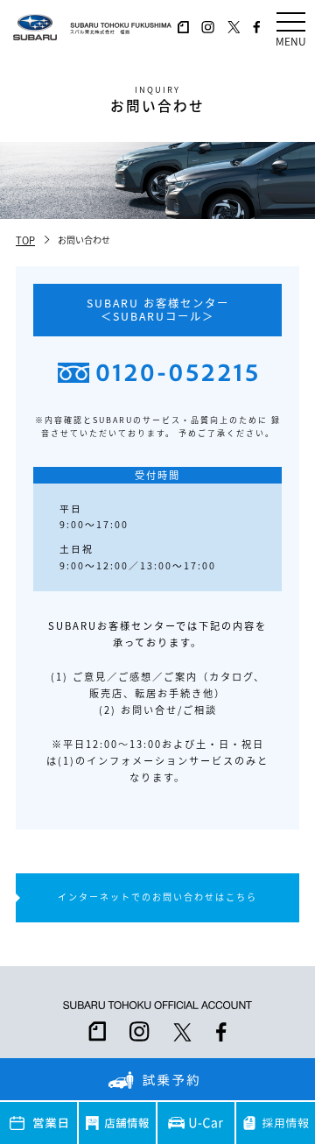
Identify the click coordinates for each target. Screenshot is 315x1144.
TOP (25, 240)
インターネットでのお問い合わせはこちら (157, 896)
